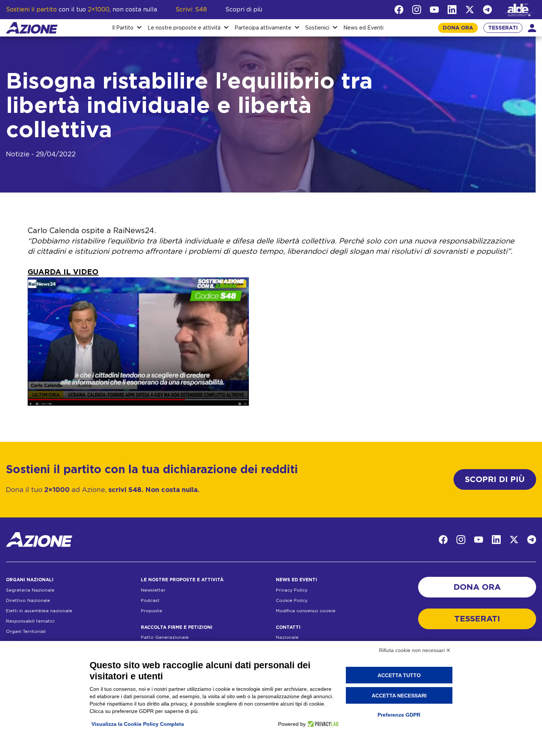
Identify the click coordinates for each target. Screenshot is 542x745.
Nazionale (287, 637)
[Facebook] (399, 9)
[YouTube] (434, 9)
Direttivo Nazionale (28, 600)
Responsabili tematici (30, 621)
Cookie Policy (292, 600)
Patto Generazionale (165, 637)
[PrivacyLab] (322, 724)
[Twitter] (469, 9)
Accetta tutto (399, 675)
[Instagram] (416, 9)
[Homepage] (32, 28)
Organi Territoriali (26, 631)
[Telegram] (487, 9)
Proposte (151, 611)
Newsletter (153, 590)
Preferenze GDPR (399, 715)
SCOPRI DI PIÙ (495, 479)
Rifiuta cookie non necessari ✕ (415, 650)
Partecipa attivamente (262, 28)
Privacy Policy (292, 590)
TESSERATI (503, 28)
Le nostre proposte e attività (183, 28)
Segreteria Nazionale (30, 590)
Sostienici (317, 28)
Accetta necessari (399, 696)
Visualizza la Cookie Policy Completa (137, 724)
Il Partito (122, 28)
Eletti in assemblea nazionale (39, 611)
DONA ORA (458, 28)
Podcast (150, 600)
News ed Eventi (363, 28)
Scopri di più (243, 10)
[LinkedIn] (452, 9)
